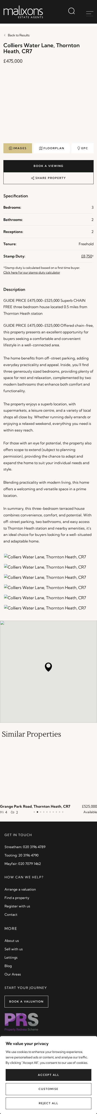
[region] (48, 1075)
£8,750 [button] (86, 256)
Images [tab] (20, 148)
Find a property (17, 898)
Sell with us (14, 949)
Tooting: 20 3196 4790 (22, 855)
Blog (8, 966)
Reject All (48, 1103)
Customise (48, 1089)
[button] (34, 812)
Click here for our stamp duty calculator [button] (31, 272)
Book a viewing (49, 166)
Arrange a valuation (20, 889)
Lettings (11, 957)
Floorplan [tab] (54, 148)
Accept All (48, 1075)
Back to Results (19, 35)
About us (12, 940)
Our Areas (13, 974)
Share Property (50, 178)
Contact (11, 914)
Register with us (17, 906)
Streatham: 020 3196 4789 (25, 847)
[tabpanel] (48, 107)
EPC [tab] (84, 148)
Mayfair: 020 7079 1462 (23, 863)
